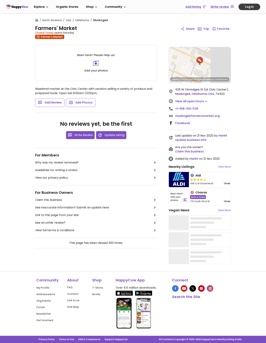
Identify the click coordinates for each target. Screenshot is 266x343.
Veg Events (43, 301)
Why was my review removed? (57, 162)
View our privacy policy (51, 178)
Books (96, 294)
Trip (206, 29)
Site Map (73, 307)
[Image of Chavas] (179, 197)
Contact (73, 294)
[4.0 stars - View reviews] (198, 179)
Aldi (198, 175)
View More (224, 167)
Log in (249, 7)
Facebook (182, 123)
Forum (40, 307)
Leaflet (175, 79)
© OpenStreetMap (204, 79)
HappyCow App (130, 280)
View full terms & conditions (54, 230)
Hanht (222, 135)
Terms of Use (66, 339)
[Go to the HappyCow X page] (192, 288)
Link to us (73, 300)
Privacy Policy (46, 339)
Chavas (201, 192)
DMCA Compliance (89, 339)
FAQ (70, 287)
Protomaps (187, 79)
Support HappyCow (116, 339)
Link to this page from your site (57, 215)
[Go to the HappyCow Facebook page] (175, 288)
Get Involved (44, 320)
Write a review (198, 197)
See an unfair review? (50, 223)
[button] (200, 61)
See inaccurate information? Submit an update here (72, 207)
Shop (90, 7)
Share (190, 29)
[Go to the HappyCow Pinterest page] (201, 288)
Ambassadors (45, 294)
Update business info (190, 140)
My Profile (42, 288)
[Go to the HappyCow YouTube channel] (184, 288)
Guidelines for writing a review (56, 170)
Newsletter (43, 314)
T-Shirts (97, 288)
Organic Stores (67, 7)
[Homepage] (17, 6)
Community (113, 7)
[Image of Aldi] (179, 179)
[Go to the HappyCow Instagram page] (210, 288)
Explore (39, 7)
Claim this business (48, 200)
